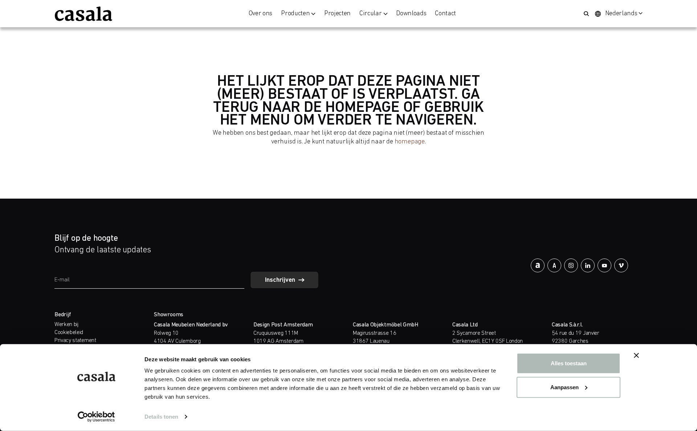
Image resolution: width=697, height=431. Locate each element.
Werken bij (66, 325)
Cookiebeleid (68, 333)
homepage (410, 141)
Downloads (411, 14)
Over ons (260, 14)
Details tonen (161, 417)
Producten (295, 14)
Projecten (337, 14)
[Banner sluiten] (636, 355)
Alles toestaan (569, 363)
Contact (445, 14)
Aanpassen (564, 387)
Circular (370, 14)
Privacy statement (75, 340)
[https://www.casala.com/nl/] (83, 14)
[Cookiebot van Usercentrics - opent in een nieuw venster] (96, 416)
